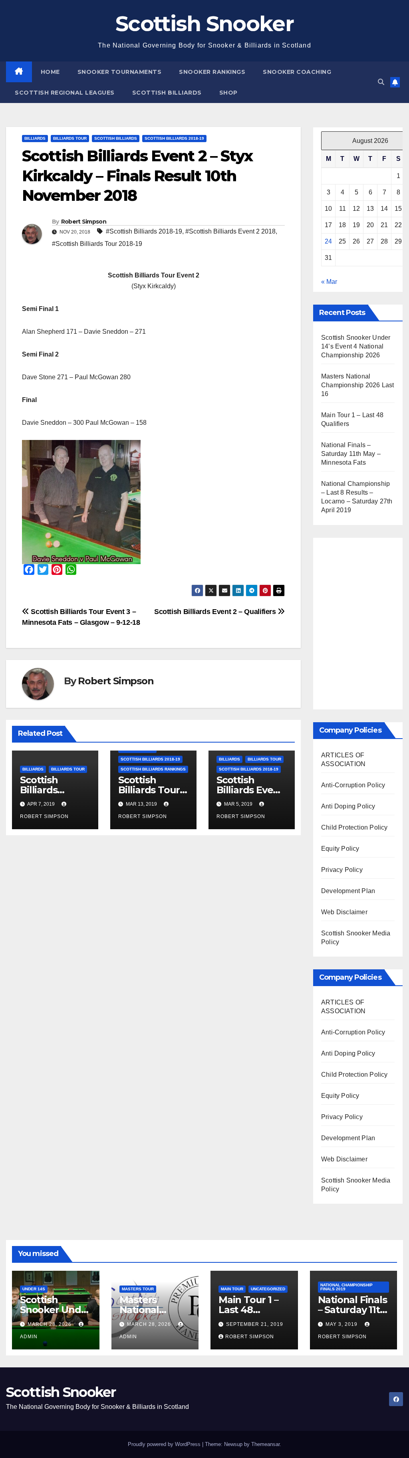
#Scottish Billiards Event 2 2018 (230, 231)
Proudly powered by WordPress (165, 1444)
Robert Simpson (83, 221)
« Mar (329, 281)
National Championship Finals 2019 (346, 1287)
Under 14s (33, 1289)
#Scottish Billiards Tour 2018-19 (97, 243)
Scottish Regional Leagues (65, 92)
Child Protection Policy (354, 827)
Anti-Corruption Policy (353, 785)
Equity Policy (340, 848)
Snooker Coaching (297, 71)
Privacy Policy (342, 869)
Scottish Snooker (204, 23)
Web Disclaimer (344, 912)
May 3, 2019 (342, 1324)
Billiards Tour (70, 138)
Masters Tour (138, 1289)
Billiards (35, 138)
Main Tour (232, 1289)
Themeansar (265, 1444)
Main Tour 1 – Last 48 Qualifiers (248, 1309)
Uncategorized (268, 1289)
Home (50, 71)
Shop (228, 92)
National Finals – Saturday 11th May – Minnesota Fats (351, 454)
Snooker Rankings (212, 71)
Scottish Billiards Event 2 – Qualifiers (216, 611)
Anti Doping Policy (348, 806)
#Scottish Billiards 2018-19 (144, 231)
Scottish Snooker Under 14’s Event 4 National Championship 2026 (355, 346)
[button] (381, 82)
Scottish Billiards (167, 92)
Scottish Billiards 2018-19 (174, 138)
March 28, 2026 (50, 1324)
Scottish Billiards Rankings (153, 769)
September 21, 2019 (254, 1324)
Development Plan (348, 890)
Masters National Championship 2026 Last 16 (357, 385)
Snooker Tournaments (119, 71)
